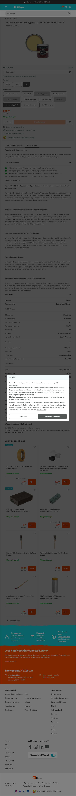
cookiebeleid (41, 410)
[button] (52, 416)
